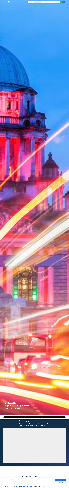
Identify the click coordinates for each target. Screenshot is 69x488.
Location (14, 417)
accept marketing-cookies (32, 445)
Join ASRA (62, 2)
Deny (60, 484)
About (19, 417)
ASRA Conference (37, 2)
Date (10, 417)
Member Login (56, 2)
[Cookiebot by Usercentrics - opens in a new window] (6, 486)
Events (44, 2)
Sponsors (23, 417)
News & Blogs (49, 2)
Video (6, 417)
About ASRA (31, 2)
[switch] (24, 486)
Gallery (28, 417)
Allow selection (61, 482)
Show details (43, 486)
